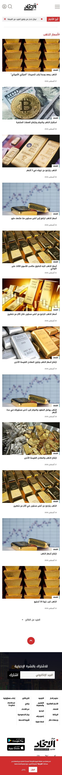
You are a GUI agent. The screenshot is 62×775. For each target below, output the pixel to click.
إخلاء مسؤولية (9, 698)
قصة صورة (40, 722)
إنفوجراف (40, 716)
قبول (33, 769)
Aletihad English (11, 704)
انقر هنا (40, 764)
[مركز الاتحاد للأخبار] (31, 6)
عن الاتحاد (25, 709)
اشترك (13, 675)
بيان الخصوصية (23, 714)
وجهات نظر (53, 720)
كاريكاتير (25, 698)
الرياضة (55, 714)
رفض (23, 769)
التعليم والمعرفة (40, 704)
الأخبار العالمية (52, 704)
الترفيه (41, 698)
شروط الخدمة (24, 720)
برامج (27, 704)
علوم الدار (54, 698)
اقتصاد (55, 709)
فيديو (41, 711)
